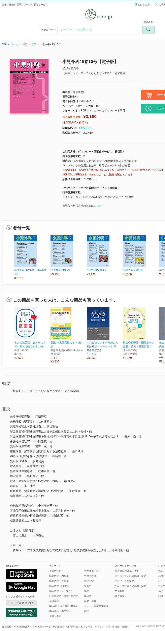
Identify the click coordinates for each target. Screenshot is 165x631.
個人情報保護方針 (23, 626)
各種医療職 (90, 575)
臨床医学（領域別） (60, 586)
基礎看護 (54, 601)
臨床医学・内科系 (59, 575)
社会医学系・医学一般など (63, 596)
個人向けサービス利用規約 (48, 626)
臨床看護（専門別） (60, 611)
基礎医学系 (55, 570)
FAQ (160, 591)
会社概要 (6, 626)
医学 (34, 44)
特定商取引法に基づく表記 (78, 626)
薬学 (86, 591)
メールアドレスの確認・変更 (130, 575)
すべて (14, 44)
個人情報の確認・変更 (127, 570)
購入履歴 (119, 596)
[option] (32, 257)
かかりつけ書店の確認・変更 (130, 586)
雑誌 (25, 44)
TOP (4, 44)
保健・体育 (90, 601)
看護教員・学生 (92, 570)
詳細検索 (148, 22)
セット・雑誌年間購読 (96, 606)
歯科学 (87, 596)
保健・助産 (55, 616)
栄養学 (87, 586)
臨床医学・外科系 (59, 581)
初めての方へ (145, 4)
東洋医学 (89, 581)
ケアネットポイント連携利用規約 (111, 626)
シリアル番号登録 (21, 603)
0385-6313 (85, 128)
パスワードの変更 (124, 581)
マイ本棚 (119, 591)
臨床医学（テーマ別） (61, 591)
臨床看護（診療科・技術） (63, 606)
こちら (98, 205)
